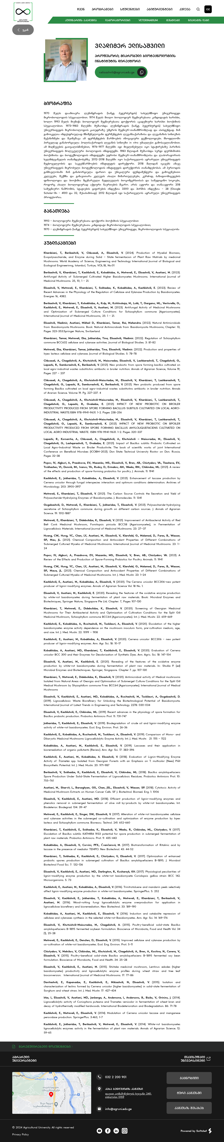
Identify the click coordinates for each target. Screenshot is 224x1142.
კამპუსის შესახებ (189, 1108)
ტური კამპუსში (189, 1093)
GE (208, 9)
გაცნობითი (189, 1078)
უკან (25, 29)
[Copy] (141, 72)
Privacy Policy (20, 1134)
